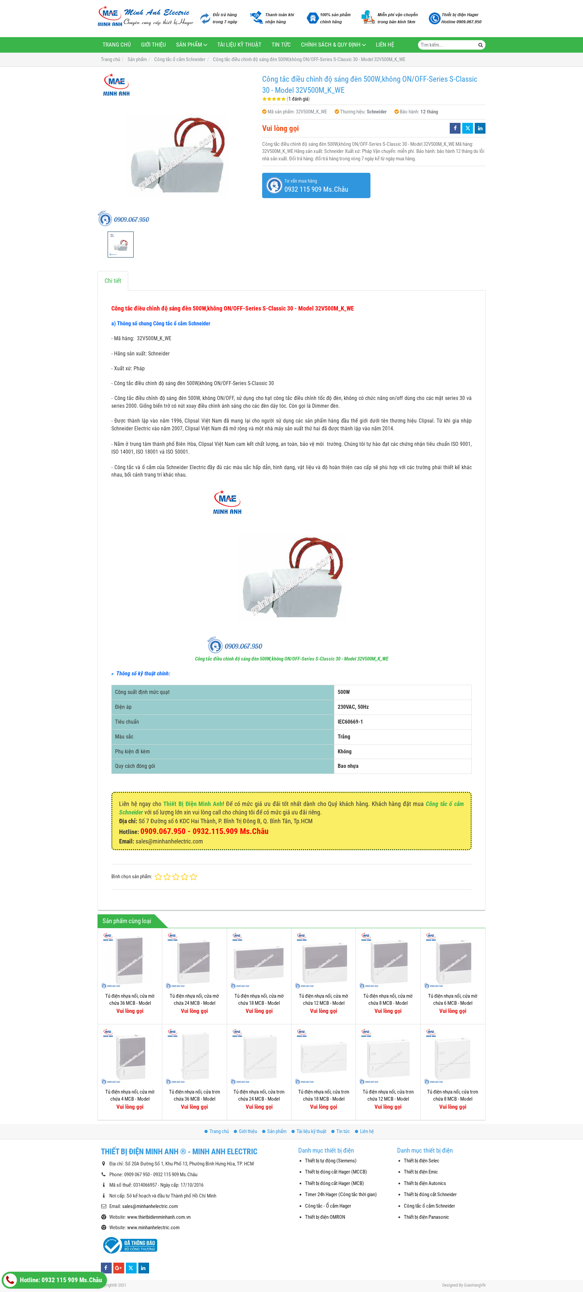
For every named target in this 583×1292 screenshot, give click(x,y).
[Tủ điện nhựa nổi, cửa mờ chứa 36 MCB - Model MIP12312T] (130, 960)
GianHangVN (474, 1285)
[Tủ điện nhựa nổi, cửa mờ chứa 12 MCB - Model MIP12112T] (323, 960)
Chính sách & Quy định (331, 45)
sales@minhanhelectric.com (150, 1206)
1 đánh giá (298, 99)
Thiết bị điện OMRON (325, 1217)
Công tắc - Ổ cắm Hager (328, 1206)
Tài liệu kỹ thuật (239, 45)
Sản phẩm (189, 45)
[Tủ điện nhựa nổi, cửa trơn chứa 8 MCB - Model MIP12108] (452, 1056)
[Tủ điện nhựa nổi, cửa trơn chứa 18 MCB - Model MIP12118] (323, 1056)
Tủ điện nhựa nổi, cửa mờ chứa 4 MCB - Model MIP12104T (130, 1099)
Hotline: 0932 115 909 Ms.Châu (60, 1280)
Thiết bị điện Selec (421, 1161)
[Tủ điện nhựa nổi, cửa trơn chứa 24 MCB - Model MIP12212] (259, 1056)
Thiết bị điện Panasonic (426, 1217)
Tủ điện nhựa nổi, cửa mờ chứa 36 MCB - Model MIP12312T (130, 1003)
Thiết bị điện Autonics (425, 1183)
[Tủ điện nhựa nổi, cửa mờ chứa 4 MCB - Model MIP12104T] (130, 1056)
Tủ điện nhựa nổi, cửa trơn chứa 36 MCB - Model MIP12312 (194, 1099)
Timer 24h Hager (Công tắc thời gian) (341, 1194)
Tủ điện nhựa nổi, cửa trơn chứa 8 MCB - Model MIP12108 (452, 1099)
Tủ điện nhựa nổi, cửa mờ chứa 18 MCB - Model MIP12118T (259, 1003)
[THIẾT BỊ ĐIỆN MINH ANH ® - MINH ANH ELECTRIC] (146, 16)
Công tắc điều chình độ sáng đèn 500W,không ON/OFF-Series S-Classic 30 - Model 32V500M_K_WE (291, 659)
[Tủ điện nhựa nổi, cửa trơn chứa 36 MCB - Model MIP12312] (194, 1056)
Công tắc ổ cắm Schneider (429, 1206)
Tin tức (281, 45)
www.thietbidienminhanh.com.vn (159, 1217)
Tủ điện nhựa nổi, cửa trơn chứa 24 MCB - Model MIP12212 (258, 1099)
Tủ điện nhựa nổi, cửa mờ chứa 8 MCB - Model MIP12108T (388, 1003)
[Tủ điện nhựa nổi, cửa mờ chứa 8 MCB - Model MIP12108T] (388, 960)
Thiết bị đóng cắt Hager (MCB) (334, 1183)
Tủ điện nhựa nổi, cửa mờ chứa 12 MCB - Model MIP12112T (323, 1003)
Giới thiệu (153, 45)
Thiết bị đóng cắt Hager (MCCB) (336, 1172)
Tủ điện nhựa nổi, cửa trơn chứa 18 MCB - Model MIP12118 (323, 1099)
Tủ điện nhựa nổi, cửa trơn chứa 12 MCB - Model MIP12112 (388, 1099)
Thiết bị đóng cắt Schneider (430, 1194)
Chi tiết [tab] (113, 280)
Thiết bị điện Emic (421, 1172)
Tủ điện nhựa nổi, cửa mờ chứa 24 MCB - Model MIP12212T (194, 1003)
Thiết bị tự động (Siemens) (331, 1161)
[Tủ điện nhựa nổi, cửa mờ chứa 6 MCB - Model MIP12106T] (452, 960)
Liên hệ (385, 45)
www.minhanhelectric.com (153, 1227)
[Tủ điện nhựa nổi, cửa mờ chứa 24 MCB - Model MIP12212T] (194, 960)
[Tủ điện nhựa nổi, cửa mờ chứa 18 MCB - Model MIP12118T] (259, 960)
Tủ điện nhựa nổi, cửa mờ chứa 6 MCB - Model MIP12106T (452, 1003)
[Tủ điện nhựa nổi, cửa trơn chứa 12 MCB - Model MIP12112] (388, 1056)
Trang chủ (117, 45)
